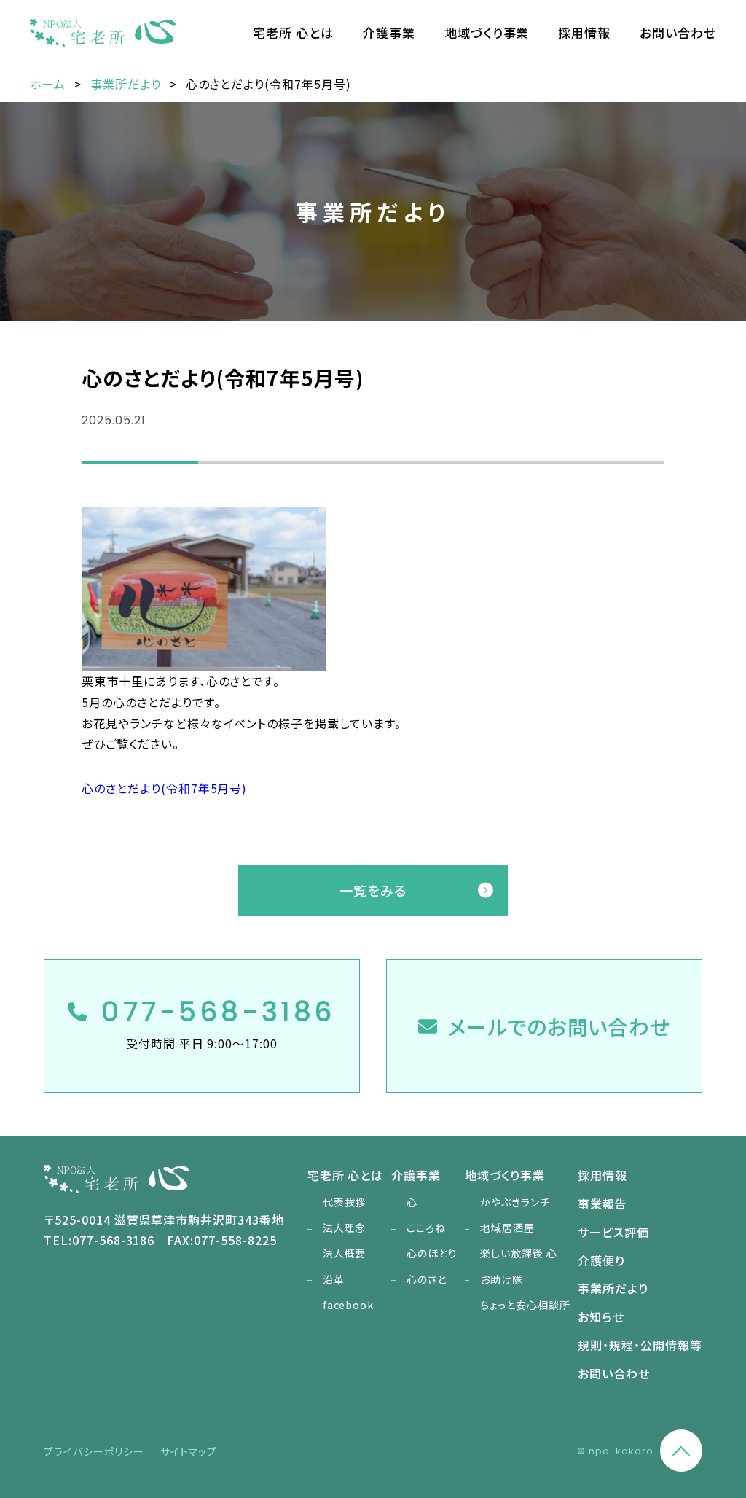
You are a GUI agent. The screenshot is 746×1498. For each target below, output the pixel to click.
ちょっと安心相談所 (525, 1305)
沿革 (334, 1279)
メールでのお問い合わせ (559, 1026)
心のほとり (432, 1253)
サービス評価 (613, 1232)
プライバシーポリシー (94, 1451)
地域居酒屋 (507, 1227)
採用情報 (584, 32)
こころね (426, 1227)
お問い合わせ (678, 32)
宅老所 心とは (293, 32)
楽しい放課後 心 (518, 1253)
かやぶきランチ (515, 1202)
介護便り (601, 1260)
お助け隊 (501, 1279)
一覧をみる (373, 890)
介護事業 (389, 32)
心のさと (427, 1279)
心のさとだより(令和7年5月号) (164, 788)
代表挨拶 (344, 1202)
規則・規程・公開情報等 (640, 1345)
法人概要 (344, 1253)
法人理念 (344, 1227)
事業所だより (613, 1288)
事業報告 (602, 1203)
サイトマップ (189, 1451)
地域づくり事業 (487, 32)
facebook (348, 1305)
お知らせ (601, 1316)
